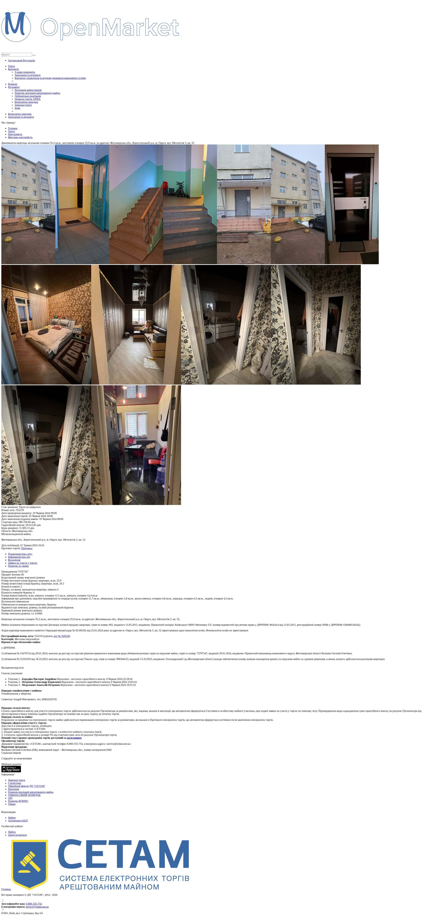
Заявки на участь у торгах (22, 563)
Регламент (14, 87)
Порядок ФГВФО (18, 801)
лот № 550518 (61, 636)
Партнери (13, 789)
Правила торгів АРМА (28, 99)
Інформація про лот (19, 557)
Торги (11, 66)
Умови (11, 804)
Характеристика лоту (20, 554)
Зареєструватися (17, 835)
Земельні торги (23, 105)
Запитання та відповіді (27, 75)
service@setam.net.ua (37, 906)
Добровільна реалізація (28, 96)
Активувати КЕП (18, 820)
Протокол (26, 548)
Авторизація (15, 60)
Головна (6, 889)
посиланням (74, 737)
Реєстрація (29, 60)
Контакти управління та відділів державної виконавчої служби (50, 78)
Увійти (12, 817)
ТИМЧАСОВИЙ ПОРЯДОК (24, 795)
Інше (17, 108)
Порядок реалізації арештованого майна (37, 93)
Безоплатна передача (26, 102)
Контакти (13, 69)
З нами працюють (25, 72)
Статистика (14, 783)
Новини (12, 84)
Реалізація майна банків (28, 90)
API (10, 798)
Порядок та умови (18, 565)
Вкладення (14, 560)
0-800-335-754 (34, 903)
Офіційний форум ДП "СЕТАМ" (26, 786)
